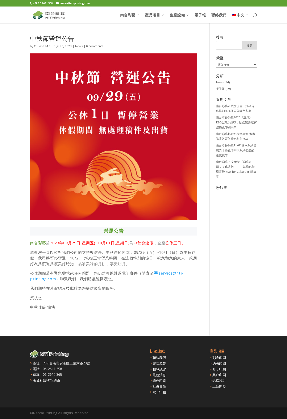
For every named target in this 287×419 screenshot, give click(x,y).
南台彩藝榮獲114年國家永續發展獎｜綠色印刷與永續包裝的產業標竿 (236, 150)
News (79, 46)
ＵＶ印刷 (218, 369)
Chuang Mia (42, 46)
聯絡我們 (218, 15)
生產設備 (177, 15)
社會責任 (158, 386)
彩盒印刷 (218, 357)
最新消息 (158, 375)
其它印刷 (218, 375)
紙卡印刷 (218, 363)
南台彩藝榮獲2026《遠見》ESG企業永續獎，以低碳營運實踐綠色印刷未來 (236, 122)
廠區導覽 (158, 363)
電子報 (200, 15)
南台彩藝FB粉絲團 (46, 380)
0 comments (94, 46)
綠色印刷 (158, 380)
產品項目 (152, 15)
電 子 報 (158, 392)
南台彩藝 (127, 15)
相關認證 (158, 369)
